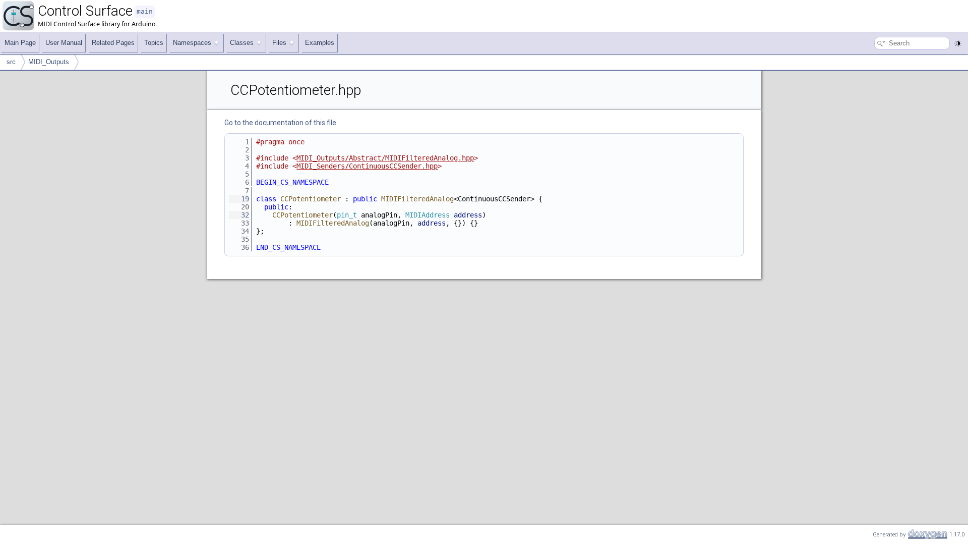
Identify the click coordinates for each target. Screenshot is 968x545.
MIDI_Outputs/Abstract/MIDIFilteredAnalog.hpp (385, 158)
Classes (242, 42)
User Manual (63, 42)
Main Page (20, 42)
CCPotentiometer (310, 199)
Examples (319, 42)
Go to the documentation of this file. (281, 123)
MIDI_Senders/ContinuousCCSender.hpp (367, 166)
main (145, 11)
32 (239, 215)
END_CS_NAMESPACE (288, 247)
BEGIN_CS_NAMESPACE (292, 182)
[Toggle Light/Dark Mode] (957, 43)
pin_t (347, 215)
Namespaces (192, 42)
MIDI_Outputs (48, 62)
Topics (153, 42)
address (468, 215)
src (11, 62)
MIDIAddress (427, 215)
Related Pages (113, 42)
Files (279, 42)
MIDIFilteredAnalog (417, 199)
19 (239, 199)
